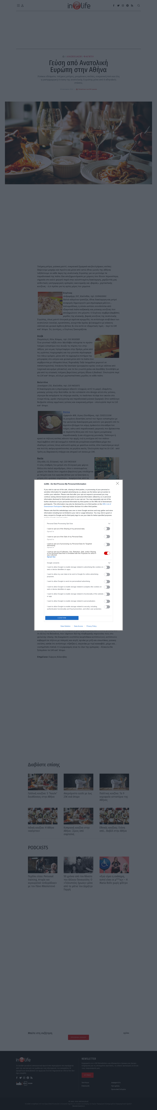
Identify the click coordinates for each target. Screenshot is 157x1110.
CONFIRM (62, 618)
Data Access (78, 626)
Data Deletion (65, 626)
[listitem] (78, 523)
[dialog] (78, 555)
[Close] (118, 484)
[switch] (107, 528)
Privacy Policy (92, 626)
